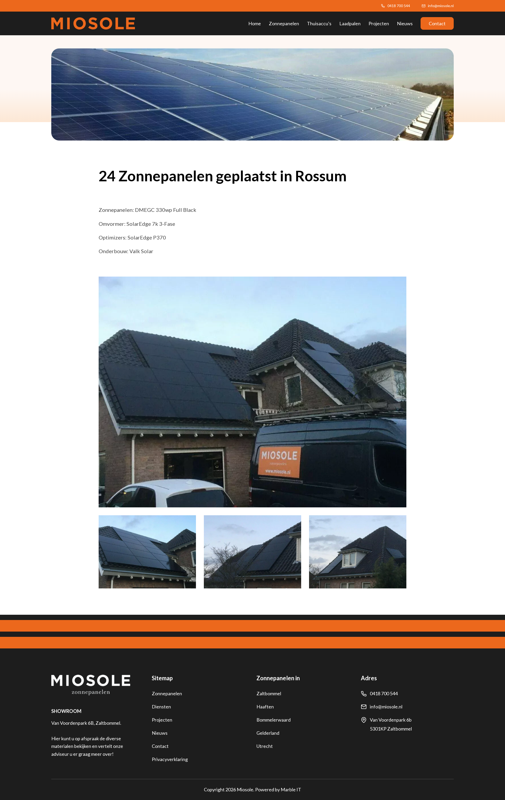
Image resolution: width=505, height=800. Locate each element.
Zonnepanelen (284, 23)
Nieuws (405, 23)
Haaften (265, 706)
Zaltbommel (268, 693)
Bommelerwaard (273, 720)
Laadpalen (350, 23)
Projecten (378, 23)
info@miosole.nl (441, 5)
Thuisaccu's (319, 23)
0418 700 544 (398, 5)
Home (254, 23)
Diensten (161, 706)
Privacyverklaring (170, 759)
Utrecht (264, 746)
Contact (437, 23)
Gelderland (267, 733)
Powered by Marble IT (278, 789)
